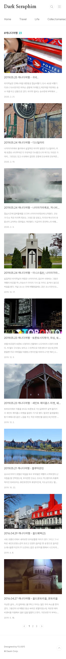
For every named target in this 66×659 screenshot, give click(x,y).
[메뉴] (59, 6)
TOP (59, 648)
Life (37, 19)
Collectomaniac (57, 19)
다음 (42, 626)
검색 (51, 6)
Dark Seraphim (20, 6)
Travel (23, 19)
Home (7, 19)
